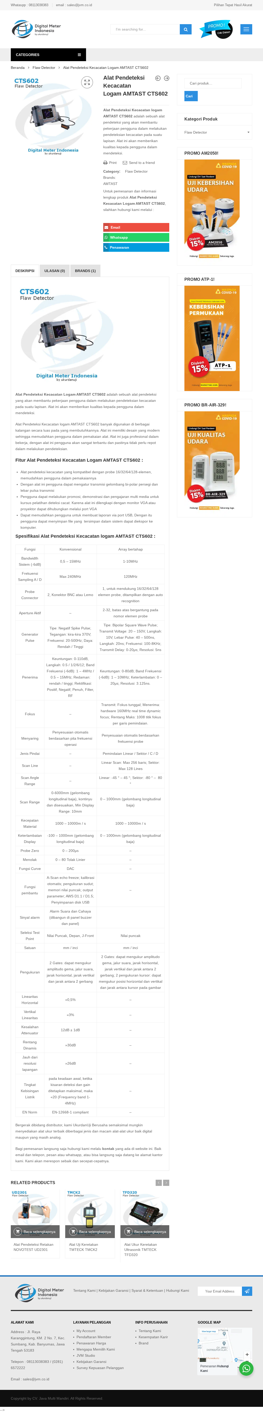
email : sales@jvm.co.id (74, 5)
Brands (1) (85, 271)
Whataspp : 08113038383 (29, 5)
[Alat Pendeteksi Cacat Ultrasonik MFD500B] (166, 78)
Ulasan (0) (54, 271)
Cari (189, 96)
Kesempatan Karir (153, 1337)
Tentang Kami (84, 1290)
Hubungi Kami (177, 1290)
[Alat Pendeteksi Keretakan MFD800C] (158, 78)
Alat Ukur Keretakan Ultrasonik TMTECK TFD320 (140, 1249)
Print (112, 163)
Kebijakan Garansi (113, 1290)
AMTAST (110, 184)
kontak (108, 1149)
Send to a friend (141, 163)
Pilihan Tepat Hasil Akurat (233, 5)
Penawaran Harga (91, 1343)
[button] (87, 82)
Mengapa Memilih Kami (96, 1349)
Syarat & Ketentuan (147, 1290)
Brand (143, 1343)
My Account (86, 1331)
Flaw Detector (44, 68)
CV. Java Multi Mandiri (50, 1398)
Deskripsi (24, 271)
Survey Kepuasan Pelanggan (100, 1368)
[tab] (25, 271)
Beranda (18, 68)
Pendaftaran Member (94, 1337)
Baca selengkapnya (39, 1232)
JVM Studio (86, 1355)
